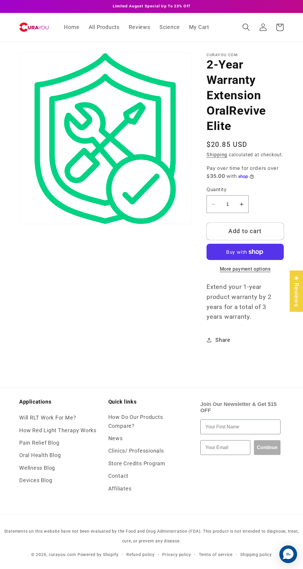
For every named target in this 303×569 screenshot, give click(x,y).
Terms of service (216, 554)
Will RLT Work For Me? (47, 417)
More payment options (245, 269)
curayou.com (62, 554)
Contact (118, 476)
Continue (267, 447)
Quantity (216, 189)
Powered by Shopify (98, 554)
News (115, 438)
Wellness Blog (37, 468)
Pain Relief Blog (39, 443)
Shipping (217, 154)
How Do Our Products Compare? (135, 421)
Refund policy (140, 554)
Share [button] (223, 340)
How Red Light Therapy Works (57, 430)
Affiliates (120, 488)
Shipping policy (256, 554)
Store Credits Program (136, 463)
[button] (246, 27)
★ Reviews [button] (296, 291)
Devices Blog (35, 480)
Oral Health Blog (40, 455)
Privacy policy (176, 554)
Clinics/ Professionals (136, 451)
